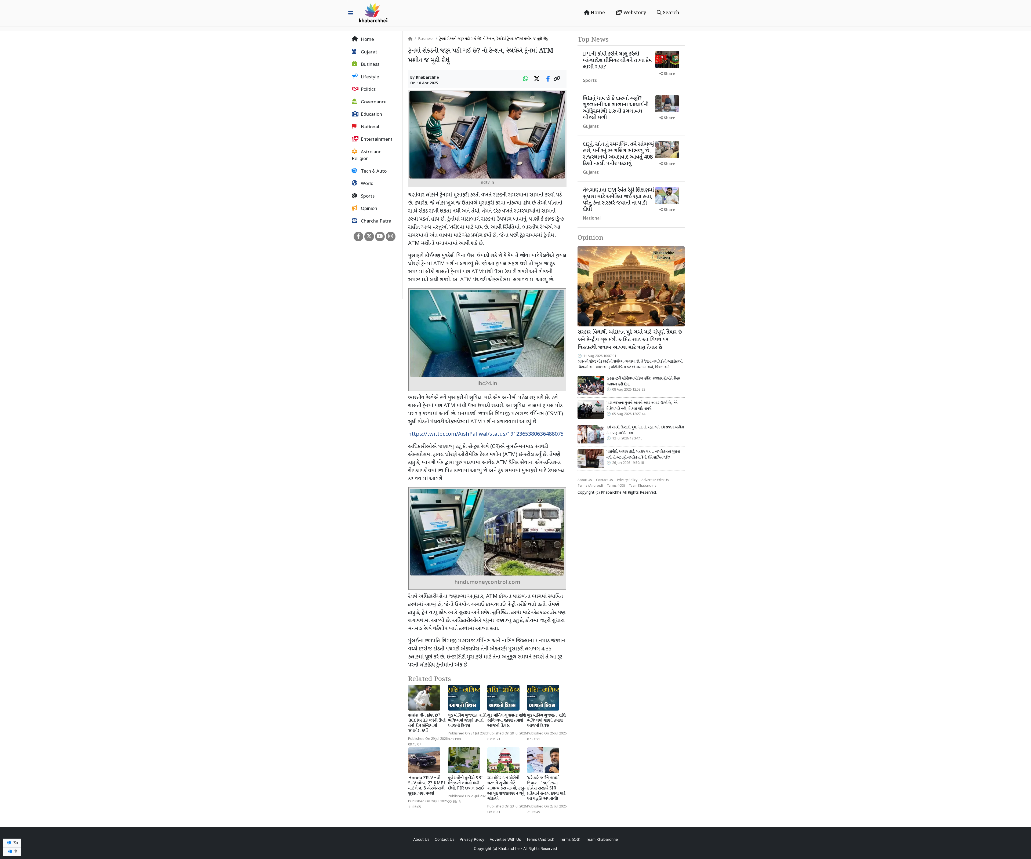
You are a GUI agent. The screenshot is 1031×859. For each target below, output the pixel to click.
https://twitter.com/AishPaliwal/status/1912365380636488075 (486, 434)
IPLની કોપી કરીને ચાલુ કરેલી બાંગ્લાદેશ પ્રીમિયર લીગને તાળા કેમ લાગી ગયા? (617, 61)
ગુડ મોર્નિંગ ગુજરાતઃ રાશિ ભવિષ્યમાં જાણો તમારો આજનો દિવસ (467, 721)
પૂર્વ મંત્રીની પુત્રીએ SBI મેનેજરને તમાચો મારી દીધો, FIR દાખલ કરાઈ (466, 783)
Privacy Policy (627, 480)
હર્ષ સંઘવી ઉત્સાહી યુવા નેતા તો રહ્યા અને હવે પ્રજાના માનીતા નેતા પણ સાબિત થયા (645, 430)
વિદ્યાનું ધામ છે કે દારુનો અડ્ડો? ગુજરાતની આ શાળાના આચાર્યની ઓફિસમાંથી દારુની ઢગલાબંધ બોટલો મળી (616, 108)
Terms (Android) (590, 486)
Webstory (634, 12)
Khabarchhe (427, 77)
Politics (368, 90)
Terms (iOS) (616, 486)
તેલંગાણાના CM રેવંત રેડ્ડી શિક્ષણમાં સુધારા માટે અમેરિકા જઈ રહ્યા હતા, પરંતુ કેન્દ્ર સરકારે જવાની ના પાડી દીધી (618, 200)
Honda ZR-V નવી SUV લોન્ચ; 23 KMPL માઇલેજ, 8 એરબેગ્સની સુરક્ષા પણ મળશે (427, 786)
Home (597, 12)
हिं (15, 851)
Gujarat (368, 52)
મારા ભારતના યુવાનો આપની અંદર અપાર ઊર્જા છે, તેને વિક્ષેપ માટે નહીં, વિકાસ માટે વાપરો (642, 406)
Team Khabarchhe (642, 486)
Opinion (368, 209)
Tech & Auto (373, 171)
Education (371, 115)
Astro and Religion (367, 155)
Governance (373, 102)
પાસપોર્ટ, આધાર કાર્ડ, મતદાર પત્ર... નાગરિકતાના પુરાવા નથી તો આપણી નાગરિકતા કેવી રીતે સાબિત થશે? (643, 454)
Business (369, 65)
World (366, 184)
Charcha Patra (375, 221)
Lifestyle (369, 77)
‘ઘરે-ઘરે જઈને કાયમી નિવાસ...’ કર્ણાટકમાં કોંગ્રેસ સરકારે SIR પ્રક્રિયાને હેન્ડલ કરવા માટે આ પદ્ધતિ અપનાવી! (546, 789)
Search (670, 12)
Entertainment (376, 140)
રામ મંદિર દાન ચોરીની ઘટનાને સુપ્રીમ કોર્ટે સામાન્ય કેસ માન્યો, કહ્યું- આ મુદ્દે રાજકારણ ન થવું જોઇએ (506, 789)
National (369, 127)
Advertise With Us (655, 480)
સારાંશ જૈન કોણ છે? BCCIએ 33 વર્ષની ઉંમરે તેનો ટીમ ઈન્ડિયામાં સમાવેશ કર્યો (426, 723)
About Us (585, 480)
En (15, 843)
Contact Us (604, 480)
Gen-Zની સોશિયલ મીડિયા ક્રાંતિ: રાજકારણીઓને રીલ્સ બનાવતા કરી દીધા (643, 381)
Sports (367, 196)
